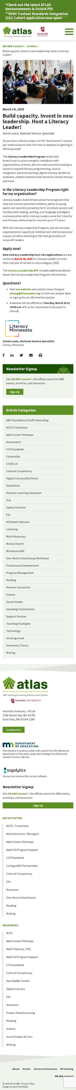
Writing (10, 652)
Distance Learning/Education (24, 493)
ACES (9, 933)
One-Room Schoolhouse (21, 897)
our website (23, 289)
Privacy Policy (27, 1083)
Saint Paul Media (20, 1086)
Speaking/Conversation (20, 609)
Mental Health (15, 543)
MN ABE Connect (13, 46)
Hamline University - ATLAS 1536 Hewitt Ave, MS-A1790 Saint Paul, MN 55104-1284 (19, 715)
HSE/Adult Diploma (18, 522)
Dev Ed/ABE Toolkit (18, 981)
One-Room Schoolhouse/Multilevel (27, 558)
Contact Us (13, 730)
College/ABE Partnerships (22, 865)
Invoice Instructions (45, 1069)
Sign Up (15, 392)
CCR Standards (15, 449)
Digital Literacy (15, 989)
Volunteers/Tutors (17, 645)
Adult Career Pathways (19, 434)
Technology (13, 631)
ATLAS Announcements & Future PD (28, 6)
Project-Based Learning (20, 1013)
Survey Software (38, 776)
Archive (32, 46)
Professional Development (22, 565)
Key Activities (12, 818)
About (16, 1069)
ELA (8, 500)
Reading (11, 580)
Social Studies (14, 602)
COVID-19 (12, 464)
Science (10, 594)
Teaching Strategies (18, 623)
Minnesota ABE (15, 551)
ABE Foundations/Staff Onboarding (27, 420)
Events (27, 1069)
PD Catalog (66, 1069)
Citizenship (13, 456)
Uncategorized (15, 638)
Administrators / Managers (22, 834)
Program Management (20, 573)
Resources (10, 925)
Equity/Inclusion (16, 507)
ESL (8, 514)
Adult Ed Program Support (22, 849)
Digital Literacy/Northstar (22, 478)
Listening (12, 529)
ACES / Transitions (17, 826)
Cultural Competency (19, 471)
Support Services (16, 616)
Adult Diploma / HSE (18, 949)
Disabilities (13, 485)
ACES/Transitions (16, 427)
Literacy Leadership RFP (23, 270)
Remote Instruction (18, 587)
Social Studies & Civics (19, 1036)
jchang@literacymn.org (25, 293)
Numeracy (12, 889)
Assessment (13, 442)
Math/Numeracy (16, 536)
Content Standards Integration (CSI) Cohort (36, 15)
